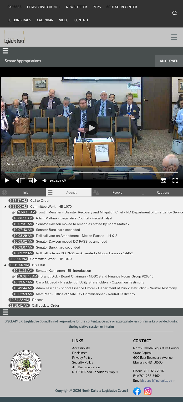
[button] (91, 201)
